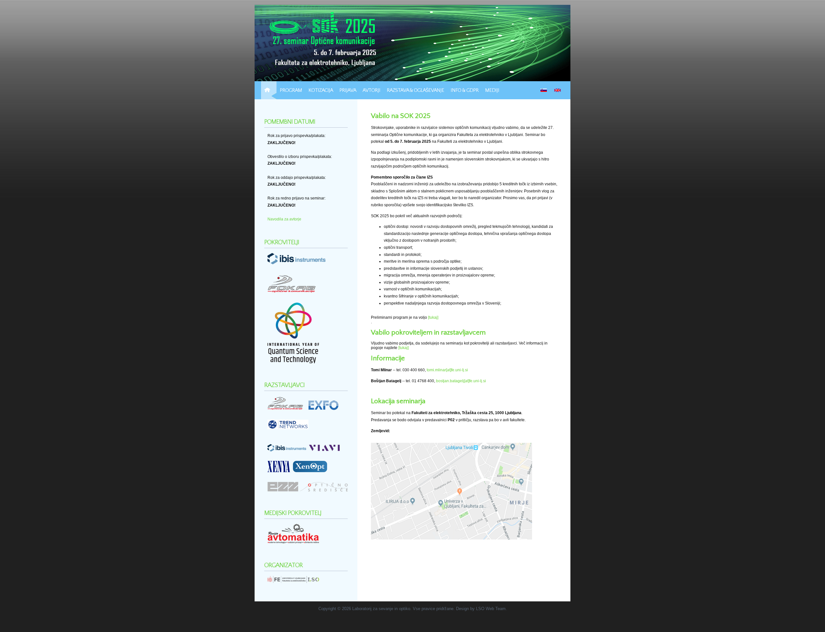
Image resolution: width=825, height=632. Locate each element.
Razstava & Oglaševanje (415, 90)
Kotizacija (320, 90)
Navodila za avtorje (284, 219)
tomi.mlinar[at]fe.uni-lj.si (447, 370)
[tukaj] (433, 317)
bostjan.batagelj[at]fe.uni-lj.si (461, 381)
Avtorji (371, 90)
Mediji (492, 90)
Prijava (347, 90)
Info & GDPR (465, 90)
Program (291, 90)
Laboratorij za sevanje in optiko (381, 608)
